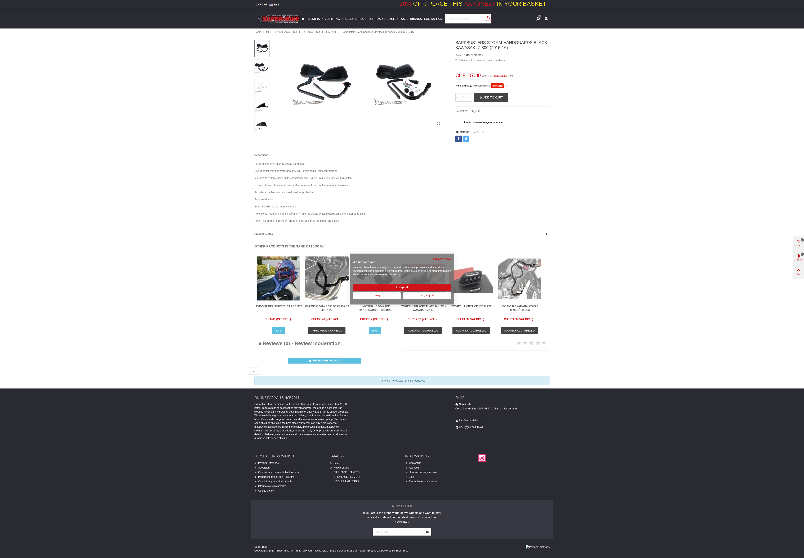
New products (341, 467)
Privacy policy (442, 258)
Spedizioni (264, 467)
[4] (537, 343)
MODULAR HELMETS (346, 481)
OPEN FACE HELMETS (347, 476)
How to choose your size (423, 472)
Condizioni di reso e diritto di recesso (279, 472)
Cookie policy (266, 490)
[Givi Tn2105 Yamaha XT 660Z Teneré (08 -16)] (519, 278)
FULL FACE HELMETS (346, 472)
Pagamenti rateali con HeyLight (276, 476)
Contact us (433, 19)
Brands (416, 19)
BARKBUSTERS (473, 55)
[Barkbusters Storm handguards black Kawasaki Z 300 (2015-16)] (439, 123)
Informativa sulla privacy (272, 486)
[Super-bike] (277, 18)
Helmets (313, 19)
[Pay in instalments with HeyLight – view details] (506, 86)
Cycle (392, 19)
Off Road (375, 19)
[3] (531, 343)
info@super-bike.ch (470, 420)
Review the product (325, 360)
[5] (543, 343)
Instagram (482, 458)
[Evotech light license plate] (471, 278)
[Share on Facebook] (458, 139)
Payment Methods (268, 463)
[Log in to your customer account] (546, 18)
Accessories (354, 19)
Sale (404, 19)
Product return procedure (423, 481)
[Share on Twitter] (466, 139)
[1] (518, 343)
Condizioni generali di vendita (275, 481)
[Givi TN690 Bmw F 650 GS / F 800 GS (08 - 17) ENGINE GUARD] (326, 278)
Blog (411, 476)
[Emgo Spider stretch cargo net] (278, 278)
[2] (525, 343)
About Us (414, 467)
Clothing (332, 19)
